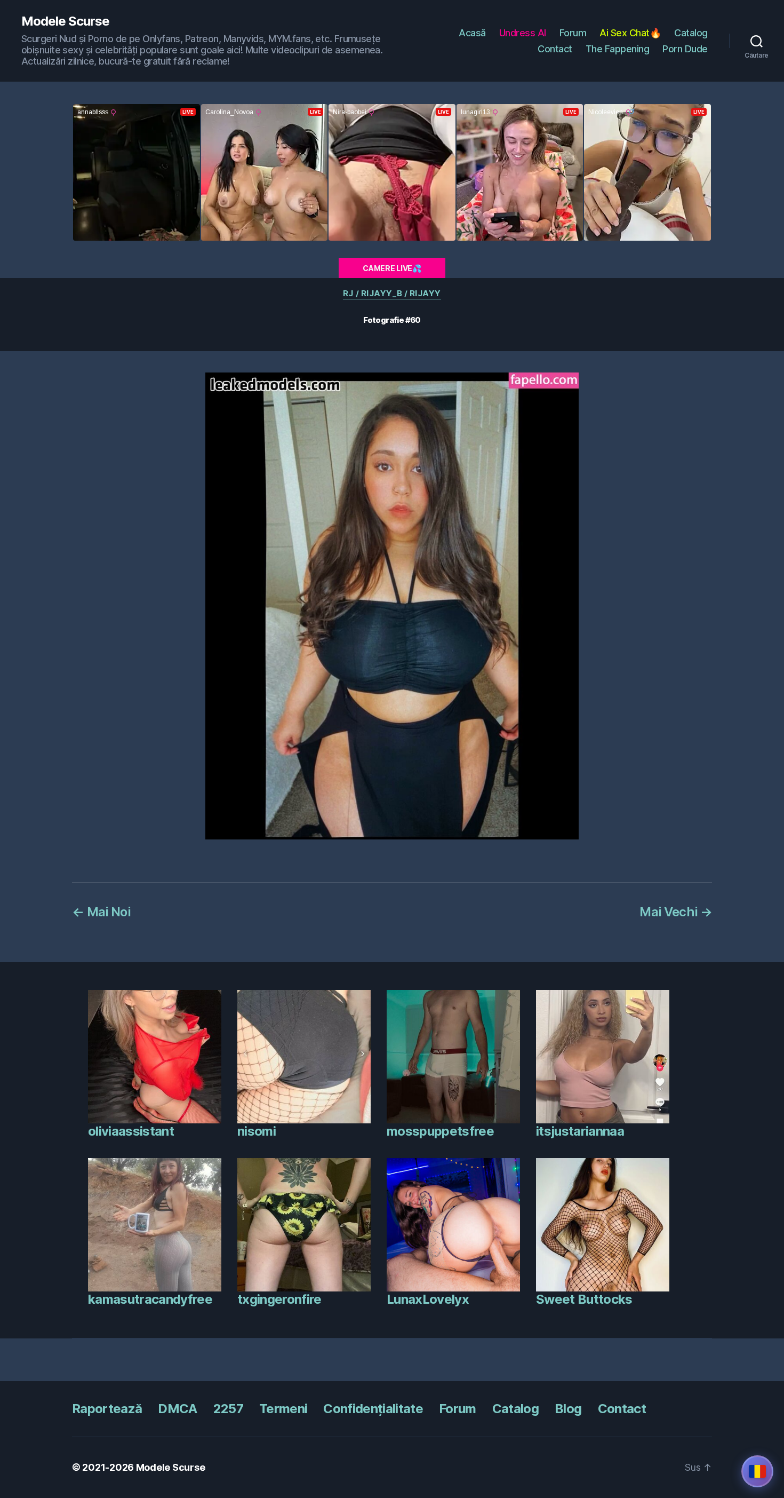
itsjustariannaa (580, 1131)
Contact (555, 48)
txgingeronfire (279, 1299)
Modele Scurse (65, 21)
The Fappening (618, 48)
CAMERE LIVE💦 (392, 268)
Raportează (107, 1408)
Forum (573, 32)
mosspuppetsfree (440, 1131)
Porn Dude (685, 48)
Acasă (472, 32)
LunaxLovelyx (428, 1299)
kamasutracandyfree (150, 1299)
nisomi (256, 1131)
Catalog (691, 32)
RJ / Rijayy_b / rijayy (392, 293)
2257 (228, 1408)
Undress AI (522, 32)
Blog (568, 1408)
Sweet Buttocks (584, 1299)
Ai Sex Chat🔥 (630, 32)
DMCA (177, 1408)
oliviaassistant (131, 1131)
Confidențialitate (373, 1408)
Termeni (283, 1408)
